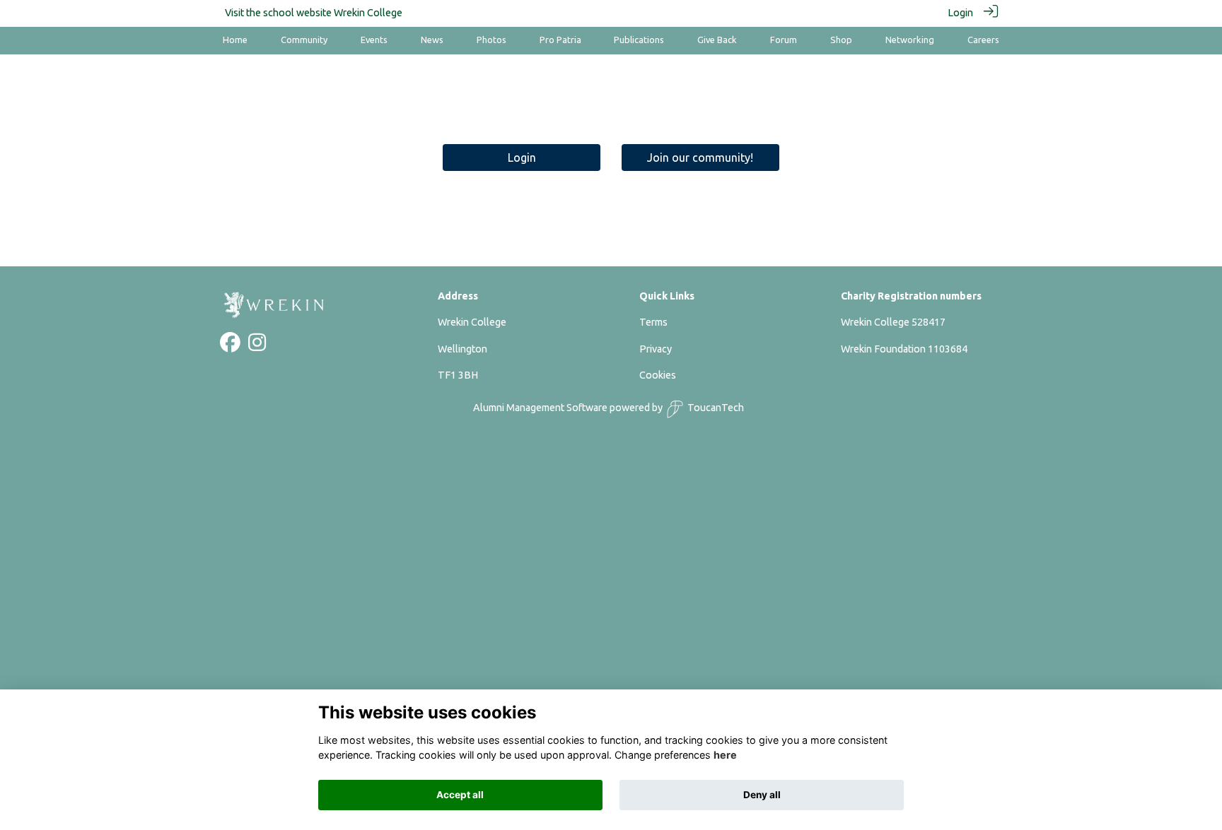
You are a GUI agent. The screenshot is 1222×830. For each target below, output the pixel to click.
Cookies (657, 375)
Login (960, 12)
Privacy (655, 349)
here (725, 755)
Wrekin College (368, 12)
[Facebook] (230, 346)
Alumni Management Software (540, 407)
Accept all (460, 794)
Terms (653, 322)
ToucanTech (715, 407)
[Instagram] (257, 346)
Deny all (762, 794)
